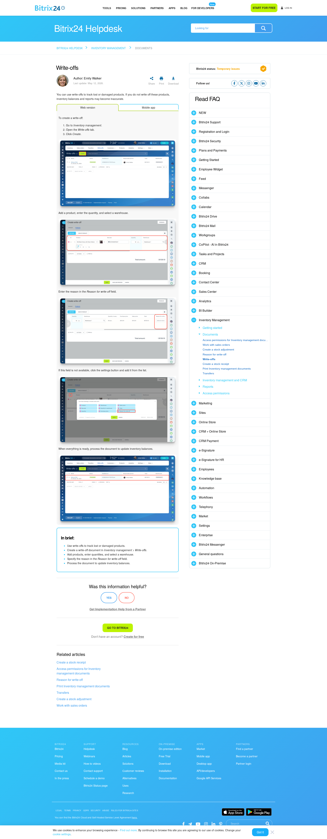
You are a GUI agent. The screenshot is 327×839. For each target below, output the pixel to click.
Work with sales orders (72, 705)
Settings (204, 525)
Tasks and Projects (211, 254)
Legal (59, 810)
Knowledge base (210, 478)
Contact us (61, 771)
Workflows (206, 497)
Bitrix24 (59, 749)
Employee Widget (211, 169)
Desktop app (204, 763)
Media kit (60, 763)
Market (203, 516)
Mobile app (203, 756)
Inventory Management (108, 48)
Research (128, 793)
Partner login (243, 763)
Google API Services (209, 778)
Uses (125, 785)
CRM (202, 263)
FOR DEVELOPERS (202, 8)
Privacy (77, 810)
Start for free (264, 8)
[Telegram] (190, 823)
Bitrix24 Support (209, 122)
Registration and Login (214, 131)
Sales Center (207, 291)
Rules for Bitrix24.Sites (124, 810)
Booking (204, 273)
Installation (165, 771)
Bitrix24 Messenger (212, 544)
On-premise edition (170, 749)
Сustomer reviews (133, 771)
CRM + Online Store (212, 431)
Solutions (138, 8)
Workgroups (207, 235)
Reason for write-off (70, 679)
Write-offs (209, 359)
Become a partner (247, 756)
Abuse (105, 810)
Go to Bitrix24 (117, 628)
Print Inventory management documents (83, 686)
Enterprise (206, 535)
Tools (107, 8)
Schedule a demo (94, 778)
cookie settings (62, 834)
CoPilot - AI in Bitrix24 (213, 244)
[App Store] (233, 812)
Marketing (205, 403)
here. (134, 817)
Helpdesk (89, 749)
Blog (183, 8)
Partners (157, 8)
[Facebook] (183, 823)
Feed (202, 178)
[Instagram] (206, 823)
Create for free (134, 636)
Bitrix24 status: (218, 68)
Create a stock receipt (71, 662)
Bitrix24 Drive (208, 216)
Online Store (207, 422)
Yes (108, 598)
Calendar (205, 207)
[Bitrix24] (50, 8)
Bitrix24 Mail (207, 226)
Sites (202, 412)
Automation (206, 488)
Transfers (63, 692)
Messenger (206, 188)
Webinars (89, 756)
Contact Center (209, 282)
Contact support (93, 771)
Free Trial (164, 756)
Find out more (128, 830)
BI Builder (205, 310)
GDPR (86, 810)
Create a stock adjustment (74, 699)
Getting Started (209, 160)
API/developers (206, 771)
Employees (206, 469)
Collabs (204, 197)
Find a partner (244, 749)
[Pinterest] (220, 823)
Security (95, 810)
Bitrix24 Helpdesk (70, 48)
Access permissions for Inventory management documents (79, 671)
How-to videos (92, 763)
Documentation (168, 778)
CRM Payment (209, 441)
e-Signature (207, 450)
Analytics (205, 301)
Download (165, 763)
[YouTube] (198, 823)
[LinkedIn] (213, 823)
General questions (211, 554)
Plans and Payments (213, 150)
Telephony (206, 507)
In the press (62, 778)
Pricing (121, 8)
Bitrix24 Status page (96, 785)
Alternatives (129, 778)
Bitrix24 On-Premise (212, 563)
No (127, 598)
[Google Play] (259, 812)
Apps (172, 8)
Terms (67, 810)
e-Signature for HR (211, 460)
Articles (126, 756)
